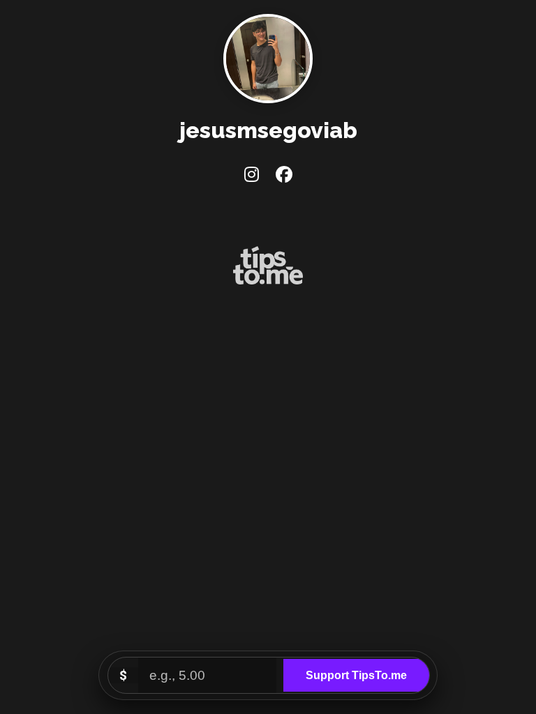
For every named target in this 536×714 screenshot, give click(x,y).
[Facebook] (284, 175)
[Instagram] (251, 175)
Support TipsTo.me (356, 675)
